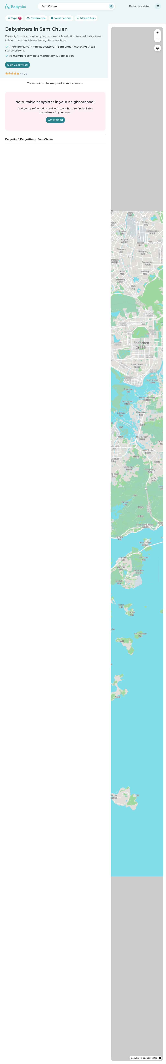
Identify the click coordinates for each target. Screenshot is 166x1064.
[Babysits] (15, 6)
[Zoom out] (157, 39)
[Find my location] (157, 48)
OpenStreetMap (150, 1057)
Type (15, 18)
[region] (137, 544)
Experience (38, 18)
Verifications (62, 18)
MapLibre (135, 1057)
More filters (87, 18)
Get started (55, 119)
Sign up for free (17, 64)
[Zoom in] (157, 32)
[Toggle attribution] (160, 1058)
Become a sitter (139, 6)
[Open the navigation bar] (158, 6)
